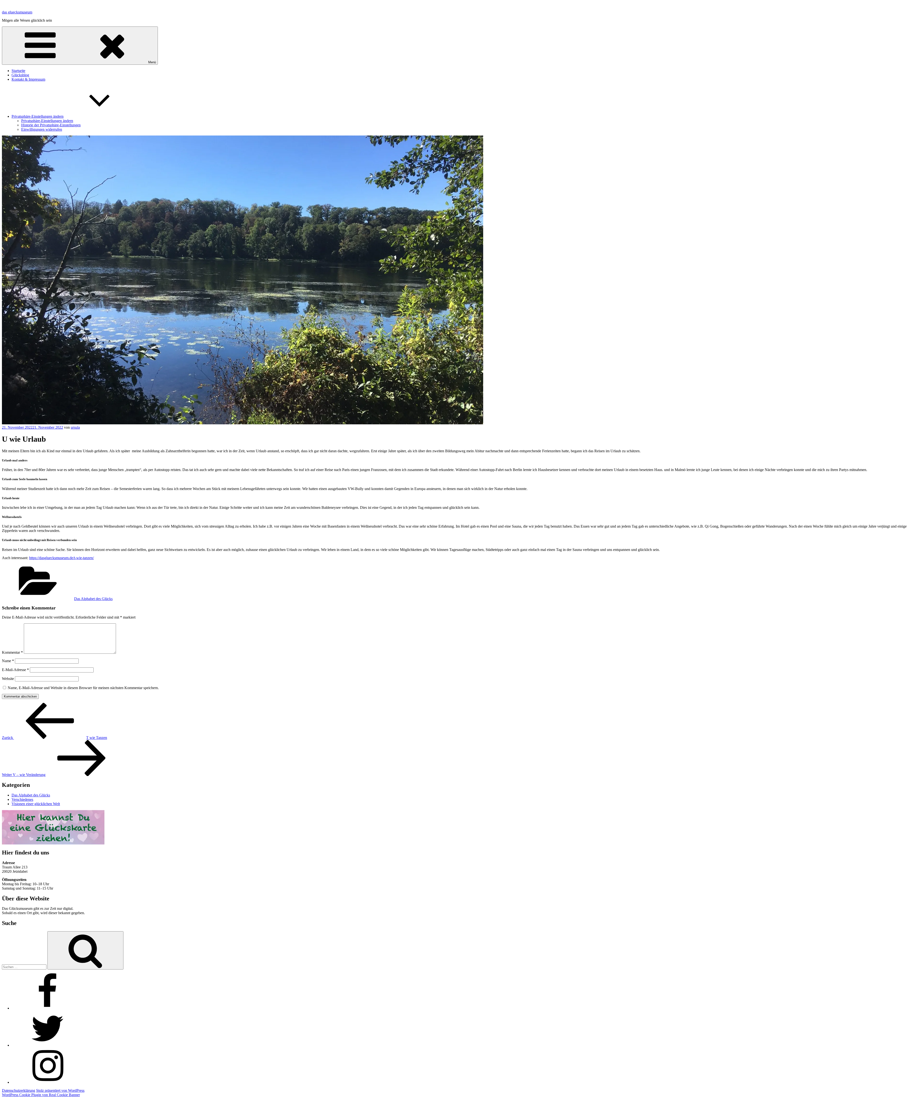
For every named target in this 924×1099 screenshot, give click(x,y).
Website (8, 679)
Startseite (18, 71)
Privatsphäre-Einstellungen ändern (38, 116)
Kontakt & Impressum (28, 79)
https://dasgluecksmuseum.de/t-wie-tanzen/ (61, 558)
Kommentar (12, 652)
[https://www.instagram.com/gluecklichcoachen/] (48, 1082)
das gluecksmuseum (17, 12)
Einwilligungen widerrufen (41, 129)
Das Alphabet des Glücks (93, 599)
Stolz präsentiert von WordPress (60, 1090)
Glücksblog (20, 75)
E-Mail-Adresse (15, 670)
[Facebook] (48, 1008)
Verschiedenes (22, 799)
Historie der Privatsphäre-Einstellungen (51, 125)
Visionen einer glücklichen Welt (36, 804)
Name (8, 661)
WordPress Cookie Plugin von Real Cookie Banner (41, 1095)
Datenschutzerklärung (18, 1090)
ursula (75, 427)
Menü (152, 62)
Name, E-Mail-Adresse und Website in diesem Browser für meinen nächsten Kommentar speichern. (83, 688)
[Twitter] (48, 1045)
